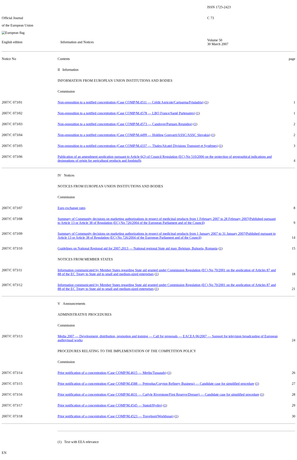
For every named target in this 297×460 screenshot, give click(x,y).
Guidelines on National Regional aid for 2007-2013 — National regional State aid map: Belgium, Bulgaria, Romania (138, 248)
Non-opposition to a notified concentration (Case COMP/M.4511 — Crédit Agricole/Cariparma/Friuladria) (131, 102)
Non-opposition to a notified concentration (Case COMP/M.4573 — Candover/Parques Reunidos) (125, 124)
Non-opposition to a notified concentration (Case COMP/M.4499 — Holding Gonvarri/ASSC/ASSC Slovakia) (134, 135)
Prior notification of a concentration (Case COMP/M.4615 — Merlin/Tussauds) (112, 373)
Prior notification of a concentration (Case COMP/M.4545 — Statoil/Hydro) (110, 405)
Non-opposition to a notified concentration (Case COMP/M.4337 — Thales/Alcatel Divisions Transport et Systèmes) (138, 146)
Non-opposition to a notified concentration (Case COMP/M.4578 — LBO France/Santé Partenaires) (126, 113)
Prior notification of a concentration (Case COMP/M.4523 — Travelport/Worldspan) (116, 416)
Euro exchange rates (71, 208)
